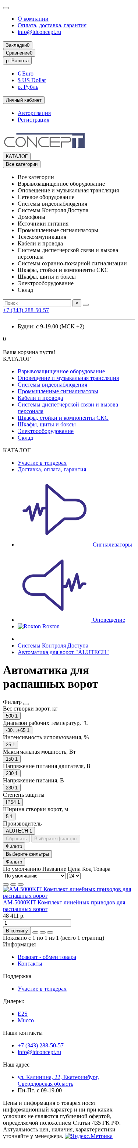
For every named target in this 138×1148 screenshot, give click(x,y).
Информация (19, 944)
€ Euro (25, 73)
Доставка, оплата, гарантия (52, 469)
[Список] (13, 884)
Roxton (50, 626)
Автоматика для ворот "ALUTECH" (63, 652)
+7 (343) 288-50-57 (26, 310)
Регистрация (33, 119)
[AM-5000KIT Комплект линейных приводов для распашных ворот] (69, 896)
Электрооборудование (46, 431)
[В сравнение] (50, 932)
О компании (33, 18)
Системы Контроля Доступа (53, 645)
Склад (25, 438)
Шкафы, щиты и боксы (47, 424)
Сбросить (16, 838)
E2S (23, 1014)
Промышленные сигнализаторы (58, 391)
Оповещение (108, 620)
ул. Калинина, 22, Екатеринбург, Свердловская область (58, 1080)
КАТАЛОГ (17, 156)
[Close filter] (26, 704)
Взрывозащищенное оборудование (61, 371)
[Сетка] (6, 884)
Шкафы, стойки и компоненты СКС (63, 418)
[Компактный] (21, 884)
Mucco (26, 1020)
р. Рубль (28, 87)
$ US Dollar (32, 80)
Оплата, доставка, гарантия (52, 25)
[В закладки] (43, 932)
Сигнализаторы (111, 544)
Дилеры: (13, 1001)
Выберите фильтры (55, 838)
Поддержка (17, 976)
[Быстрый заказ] (35, 932)
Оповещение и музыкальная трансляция (68, 378)
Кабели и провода (40, 398)
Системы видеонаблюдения (52, 384)
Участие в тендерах (42, 463)
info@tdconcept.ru (39, 32)
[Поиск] (86, 305)
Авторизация (34, 113)
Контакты (30, 963)
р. (17, 60)
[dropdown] (6, 8)
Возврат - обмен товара (47, 957)
